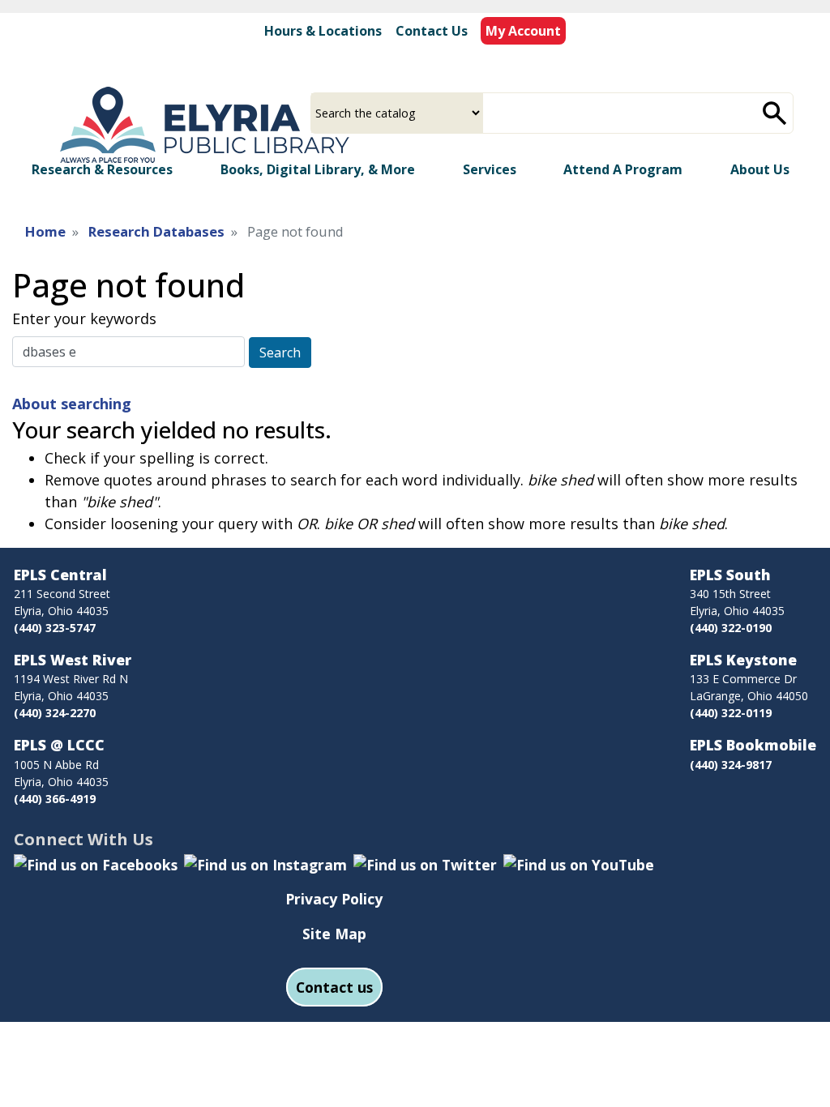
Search (280, 352)
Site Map (334, 933)
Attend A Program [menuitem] (622, 169)
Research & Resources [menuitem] (102, 169)
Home (45, 231)
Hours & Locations (323, 31)
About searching (71, 403)
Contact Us (432, 31)
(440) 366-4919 (55, 798)
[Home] (200, 127)
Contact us (334, 987)
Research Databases (156, 231)
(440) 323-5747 (55, 627)
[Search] (775, 113)
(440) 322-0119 (731, 712)
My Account (523, 31)
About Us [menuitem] (759, 169)
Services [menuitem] (489, 169)
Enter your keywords (84, 318)
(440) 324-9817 (731, 764)
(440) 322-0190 (731, 627)
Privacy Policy (334, 898)
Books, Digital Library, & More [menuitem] (317, 169)
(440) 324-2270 (55, 712)
